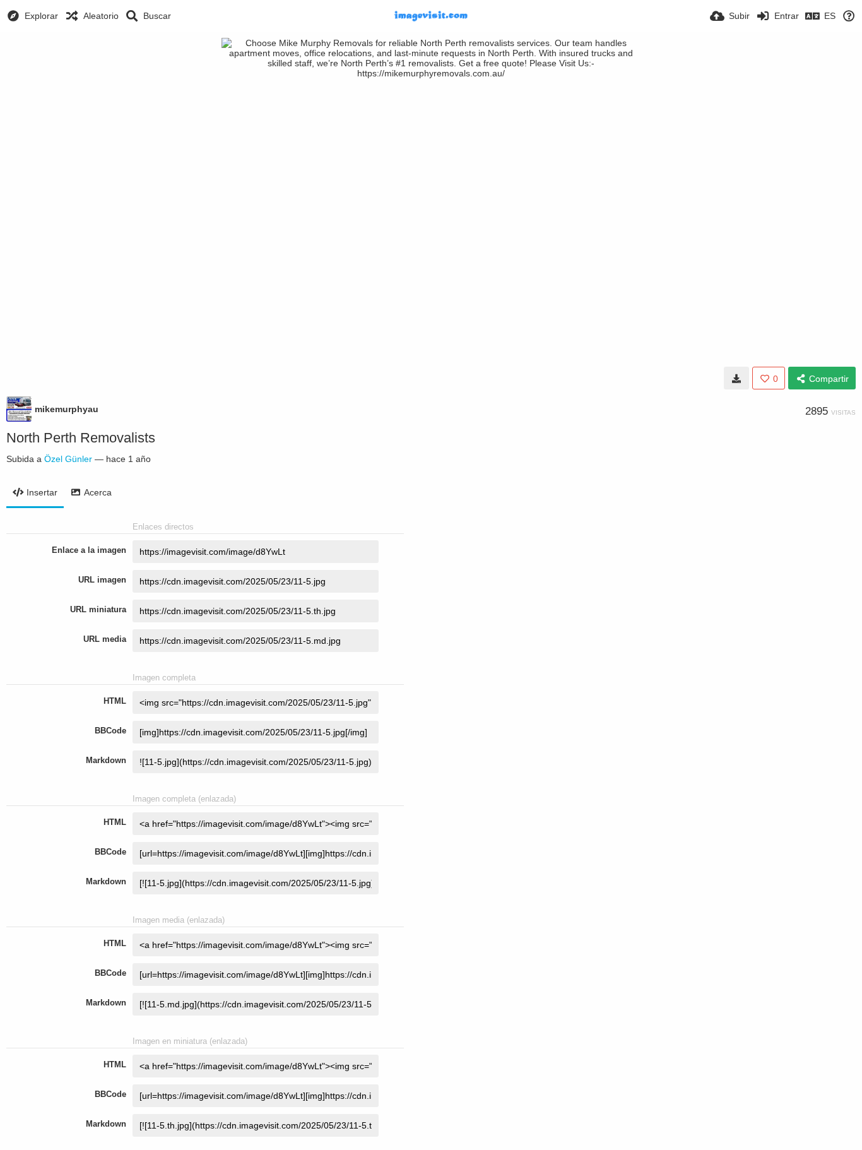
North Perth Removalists (80, 438)
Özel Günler (68, 459)
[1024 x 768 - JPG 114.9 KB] (736, 378)
